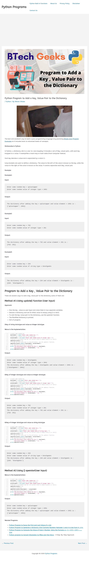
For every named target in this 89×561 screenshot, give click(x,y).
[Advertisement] (44, 27)
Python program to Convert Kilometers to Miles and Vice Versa (31, 535)
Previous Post (7, 543)
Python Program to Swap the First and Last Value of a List (30, 525)
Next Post (82, 543)
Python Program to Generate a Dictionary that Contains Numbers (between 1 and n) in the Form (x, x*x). (46, 527)
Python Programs (14, 7)
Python (8, 101)
